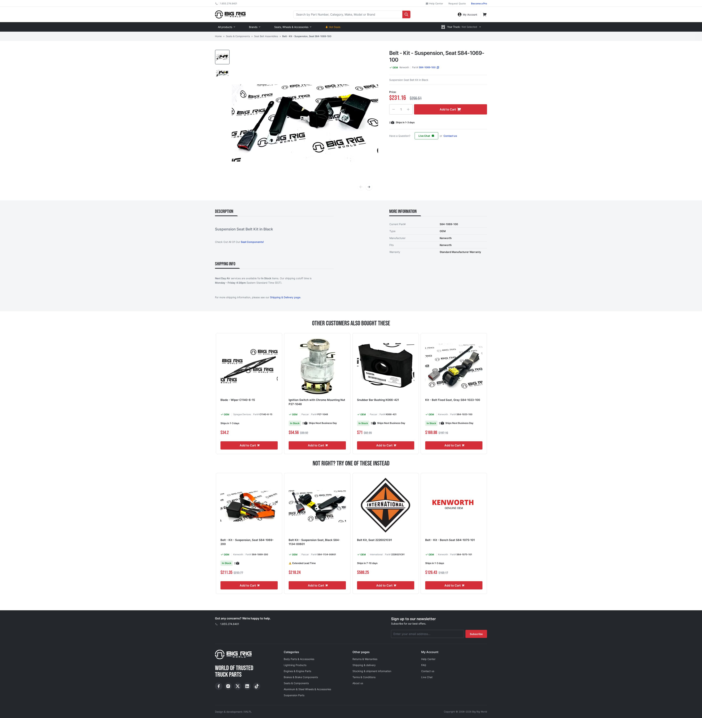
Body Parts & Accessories (299, 659)
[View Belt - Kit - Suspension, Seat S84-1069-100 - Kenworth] (222, 57)
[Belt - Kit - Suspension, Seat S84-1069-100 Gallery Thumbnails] (222, 65)
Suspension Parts (294, 695)
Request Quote (457, 3)
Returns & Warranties (364, 659)
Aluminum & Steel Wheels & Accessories (307, 689)
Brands (253, 27)
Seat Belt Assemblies (266, 36)
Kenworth (404, 67)
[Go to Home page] (230, 14)
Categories (291, 652)
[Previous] (361, 187)
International (376, 554)
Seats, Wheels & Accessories (291, 27)
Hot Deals (334, 27)
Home (218, 36)
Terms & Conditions (363, 677)
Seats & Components (238, 36)
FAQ (423, 665)
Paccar (305, 414)
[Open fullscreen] (305, 123)
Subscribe (476, 634)
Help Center (436, 3)
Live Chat (424, 135)
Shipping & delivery (364, 665)
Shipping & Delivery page (285, 297)
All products (225, 27)
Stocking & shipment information (371, 671)
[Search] (406, 14)
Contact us (450, 135)
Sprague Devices (242, 414)
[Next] (369, 187)
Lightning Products (295, 665)
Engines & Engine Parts (297, 671)
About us (357, 683)
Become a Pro (479, 3)
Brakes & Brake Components (301, 677)
